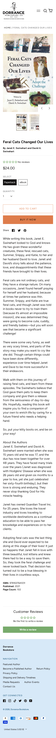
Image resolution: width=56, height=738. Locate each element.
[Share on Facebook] (13, 230)
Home (7, 28)
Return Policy (43, 668)
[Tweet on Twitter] (19, 230)
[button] (45, 10)
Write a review (28, 629)
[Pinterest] (25, 700)
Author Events (31, 682)
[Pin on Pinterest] (24, 230)
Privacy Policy (10, 673)
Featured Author (11, 664)
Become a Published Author (17, 668)
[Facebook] (4, 700)
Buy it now (28, 219)
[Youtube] (30, 700)
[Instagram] (9, 700)
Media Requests (11, 682)
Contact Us (9, 686)
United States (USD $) (14, 729)
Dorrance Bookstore (20, 709)
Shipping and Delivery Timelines (19, 677)
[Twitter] (20, 700)
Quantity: (9, 191)
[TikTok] (14, 700)
